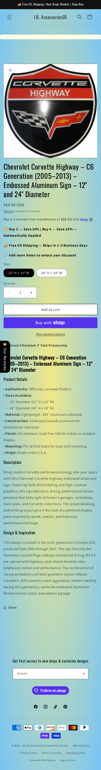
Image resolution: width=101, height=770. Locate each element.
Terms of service (52, 752)
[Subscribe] (83, 673)
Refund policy (81, 745)
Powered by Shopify (56, 745)
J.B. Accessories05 (32, 745)
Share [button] (12, 607)
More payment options (50, 334)
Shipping (8, 211)
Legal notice (67, 760)
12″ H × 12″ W (18, 273)
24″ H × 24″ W (51, 273)
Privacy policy (28, 752)
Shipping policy (75, 752)
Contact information (43, 760)
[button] (9, 17)
